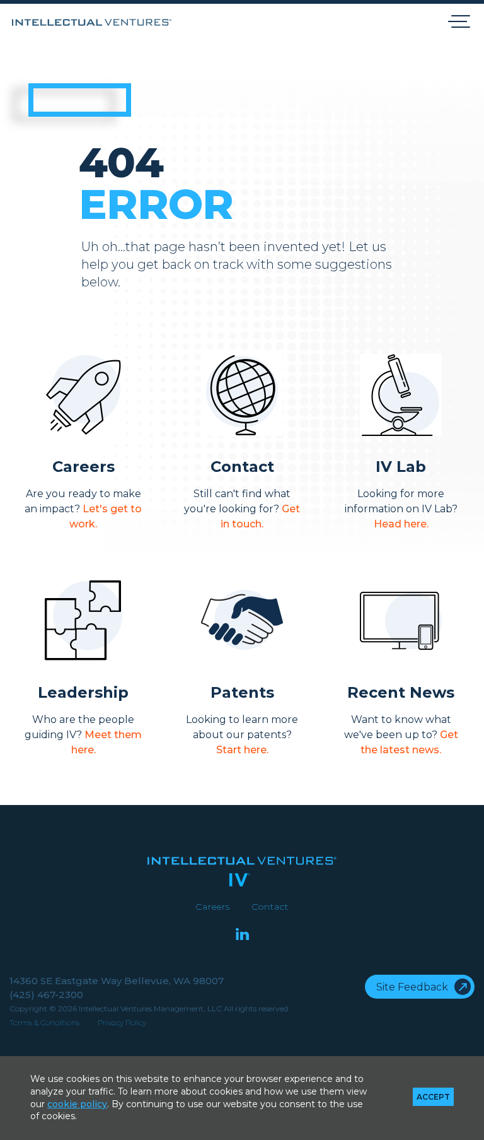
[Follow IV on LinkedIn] (242, 935)
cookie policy (77, 1104)
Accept (433, 1097)
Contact (270, 906)
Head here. (401, 524)
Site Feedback (412, 987)
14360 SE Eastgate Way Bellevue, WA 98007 (116, 981)
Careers (212, 906)
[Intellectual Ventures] (91, 22)
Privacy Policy (122, 1022)
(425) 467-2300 (46, 995)
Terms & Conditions (44, 1022)
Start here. (242, 750)
